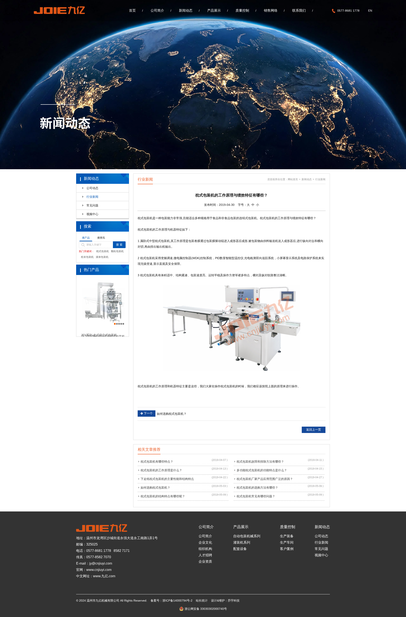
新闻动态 (185, 10)
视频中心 (92, 214)
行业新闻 (92, 196)
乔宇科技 (234, 600)
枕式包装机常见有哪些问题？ (256, 496)
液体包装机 (102, 257)
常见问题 (92, 205)
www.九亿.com (104, 576)
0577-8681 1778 (98, 550)
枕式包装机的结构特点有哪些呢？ (163, 496)
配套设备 (240, 549)
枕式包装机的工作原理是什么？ (161, 470)
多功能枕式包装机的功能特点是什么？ (262, 470)
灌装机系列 (241, 542)
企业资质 (205, 561)
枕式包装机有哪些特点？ (157, 461)
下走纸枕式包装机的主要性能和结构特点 (167, 479)
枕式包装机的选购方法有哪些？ (257, 487)
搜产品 (86, 237)
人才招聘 (205, 555)
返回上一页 (313, 429)
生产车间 (287, 542)
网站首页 (293, 179)
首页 (132, 10)
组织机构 (205, 549)
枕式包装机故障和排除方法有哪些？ (260, 461)
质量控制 (242, 10)
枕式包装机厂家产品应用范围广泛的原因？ (265, 479)
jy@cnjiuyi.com (100, 563)
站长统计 (202, 600)
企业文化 (205, 542)
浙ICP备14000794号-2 (177, 600)
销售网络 (270, 10)
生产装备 (287, 536)
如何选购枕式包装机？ (165, 413)
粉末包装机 (87, 257)
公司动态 (92, 188)
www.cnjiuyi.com (98, 570)
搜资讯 (101, 237)
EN (370, 10)
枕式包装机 (102, 251)
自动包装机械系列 (246, 536)
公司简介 (157, 10)
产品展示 (214, 10)
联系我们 (299, 10)
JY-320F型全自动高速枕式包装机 (103, 332)
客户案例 (287, 549)
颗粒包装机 (117, 251)
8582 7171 (122, 550)
